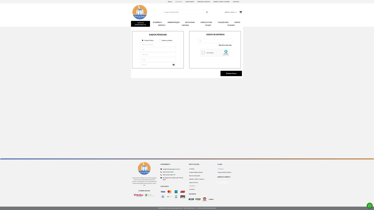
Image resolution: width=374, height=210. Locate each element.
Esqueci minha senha (196, 172)
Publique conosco (203, 2)
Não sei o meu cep (225, 45)
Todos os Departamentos (140, 24)
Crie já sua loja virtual (224, 185)
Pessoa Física (149, 40)
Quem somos (189, 2)
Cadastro (178, 2)
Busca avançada (194, 176)
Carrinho (192, 189)
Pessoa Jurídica (167, 40)
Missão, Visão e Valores (221, 2)
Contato (236, 2)
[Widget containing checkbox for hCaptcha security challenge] (215, 52)
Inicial (170, 2)
